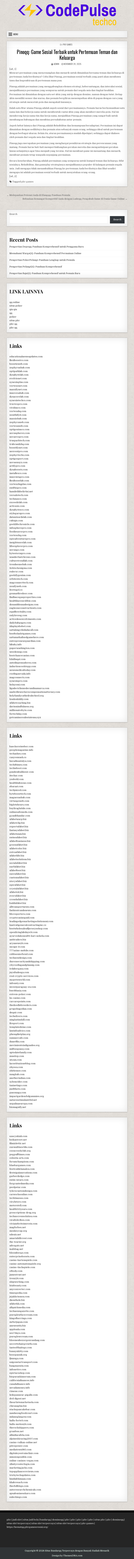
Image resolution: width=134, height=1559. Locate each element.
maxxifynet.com (18, 389)
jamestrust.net (17, 1274)
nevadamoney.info (19, 1387)
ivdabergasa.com (18, 968)
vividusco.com (17, 407)
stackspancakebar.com (22, 1409)
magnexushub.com (19, 797)
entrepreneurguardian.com (24, 641)
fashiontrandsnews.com (22, 910)
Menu (15, 34)
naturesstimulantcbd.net (23, 1100)
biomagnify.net (17, 1107)
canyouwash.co (17, 757)
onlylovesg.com (18, 615)
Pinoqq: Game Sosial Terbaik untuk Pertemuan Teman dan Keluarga (67, 54)
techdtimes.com (18, 764)
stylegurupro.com (19, 513)
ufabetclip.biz (17, 823)
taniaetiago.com (18, 1085)
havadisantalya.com (20, 761)
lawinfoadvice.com (19, 1030)
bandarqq (45, 1519)
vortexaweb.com (18, 426)
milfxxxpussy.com (19, 1049)
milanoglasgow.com (20, 1416)
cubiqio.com (16, 520)
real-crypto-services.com (23, 976)
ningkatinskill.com (19, 1019)
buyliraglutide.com (20, 808)
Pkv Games (67, 44)
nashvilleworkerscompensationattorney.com (34, 692)
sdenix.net (15, 1234)
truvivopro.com (18, 404)
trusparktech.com (19, 440)
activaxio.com (17, 506)
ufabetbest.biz (17, 870)
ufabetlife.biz (16, 855)
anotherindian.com (19, 1078)
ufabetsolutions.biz (20, 859)
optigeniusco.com (19, 429)
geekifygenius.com (20, 575)
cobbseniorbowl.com (21, 954)
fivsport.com (16, 1023)
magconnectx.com (19, 677)
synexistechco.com (20, 400)
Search (13, 214)
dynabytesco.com (19, 509)
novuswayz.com (18, 462)
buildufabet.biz (17, 903)
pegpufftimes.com (19, 1154)
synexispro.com (18, 681)
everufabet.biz (17, 895)
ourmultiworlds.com (20, 1147)
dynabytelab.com (18, 374)
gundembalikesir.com (21, 772)
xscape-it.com (17, 946)
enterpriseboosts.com (22, 1256)
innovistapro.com (19, 477)
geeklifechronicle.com (22, 524)
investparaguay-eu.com (22, 987)
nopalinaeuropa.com (20, 1103)
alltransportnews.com (21, 907)
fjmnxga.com (16, 1358)
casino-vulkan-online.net (23, 1442)
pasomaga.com (17, 1092)
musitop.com (16, 1056)
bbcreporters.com (19, 914)
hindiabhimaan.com (20, 1479)
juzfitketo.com (17, 1089)
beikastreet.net (18, 1139)
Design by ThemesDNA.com (67, 1555)
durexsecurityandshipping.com (27, 961)
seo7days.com (17, 1333)
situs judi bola (30, 1519)
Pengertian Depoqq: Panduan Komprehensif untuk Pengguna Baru (46, 246)
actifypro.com (17, 466)
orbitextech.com (18, 579)
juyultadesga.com (19, 972)
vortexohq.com (17, 535)
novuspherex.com (19, 433)
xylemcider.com (18, 1081)
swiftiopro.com (18, 487)
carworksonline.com (20, 1194)
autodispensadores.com (22, 662)
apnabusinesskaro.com (22, 1493)
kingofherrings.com (20, 1318)
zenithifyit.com (17, 415)
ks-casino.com (17, 998)
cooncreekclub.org (20, 1150)
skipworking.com (19, 1282)
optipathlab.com (18, 371)
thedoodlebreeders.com (23, 1005)
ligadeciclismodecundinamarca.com (29, 688)
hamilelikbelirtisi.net (21, 491)
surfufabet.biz (17, 866)
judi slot (17, 1519)
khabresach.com (18, 1482)
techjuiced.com (17, 790)
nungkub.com (16, 1074)
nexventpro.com (18, 451)
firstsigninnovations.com (23, 1172)
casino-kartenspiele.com (23, 1260)
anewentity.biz (17, 1325)
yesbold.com (16, 779)
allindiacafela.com (19, 1435)
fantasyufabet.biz (19, 830)
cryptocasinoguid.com (21, 917)
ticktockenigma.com (20, 568)
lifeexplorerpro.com (21, 546)
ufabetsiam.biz (17, 834)
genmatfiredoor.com (20, 593)
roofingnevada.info (20, 673)
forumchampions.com (21, 1161)
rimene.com (16, 1391)
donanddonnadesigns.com (23, 604)
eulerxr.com (16, 571)
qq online (14, 302)
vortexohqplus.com (20, 484)
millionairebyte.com (20, 710)
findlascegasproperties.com (25, 597)
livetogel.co (16, 589)
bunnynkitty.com (18, 1351)
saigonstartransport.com (23, 1362)
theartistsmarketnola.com (24, 1402)
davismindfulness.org (21, 706)
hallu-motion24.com (20, 1424)
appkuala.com (17, 1329)
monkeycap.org (18, 1231)
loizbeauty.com (17, 1285)
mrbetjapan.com (18, 1322)
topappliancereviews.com (24, 1471)
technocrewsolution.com (23, 1216)
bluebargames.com (20, 1165)
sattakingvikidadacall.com (23, 630)
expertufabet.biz (18, 826)
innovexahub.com (19, 393)
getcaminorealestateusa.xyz (25, 717)
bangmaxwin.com (19, 1365)
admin (56, 63)
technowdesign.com (20, 957)
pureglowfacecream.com (23, 1314)
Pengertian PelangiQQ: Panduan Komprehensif (35, 266)
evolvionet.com (18, 378)
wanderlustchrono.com (22, 557)
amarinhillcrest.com (20, 1238)
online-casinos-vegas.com (23, 1460)
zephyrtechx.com (19, 455)
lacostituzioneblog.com (22, 1063)
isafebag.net (16, 1249)
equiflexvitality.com (20, 611)
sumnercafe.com (18, 1038)
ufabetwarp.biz (18, 819)
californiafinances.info (21, 1380)
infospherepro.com (20, 528)
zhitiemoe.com (17, 1070)
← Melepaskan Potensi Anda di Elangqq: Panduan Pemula (38, 195)
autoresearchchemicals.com (25, 1489)
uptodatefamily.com (20, 1052)
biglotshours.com (19, 804)
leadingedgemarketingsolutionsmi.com (31, 921)
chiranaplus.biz (18, 1406)
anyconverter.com (19, 1289)
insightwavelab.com (20, 542)
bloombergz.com (18, 1252)
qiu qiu (13, 309)
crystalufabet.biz (18, 888)
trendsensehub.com (20, 564)
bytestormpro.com (20, 553)
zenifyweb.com (18, 586)
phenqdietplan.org (19, 1034)
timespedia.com (18, 1293)
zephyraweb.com (19, 422)
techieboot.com (18, 768)
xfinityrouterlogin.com (22, 1464)
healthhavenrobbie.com (22, 601)
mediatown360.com (20, 1449)
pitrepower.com (18, 1446)
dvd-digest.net (17, 1398)
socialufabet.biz (18, 863)
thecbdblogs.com (18, 1486)
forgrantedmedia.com (21, 1183)
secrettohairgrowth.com (23, 1344)
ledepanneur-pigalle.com (23, 1395)
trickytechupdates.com (22, 1475)
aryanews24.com (18, 943)
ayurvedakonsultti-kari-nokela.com (29, 936)
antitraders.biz (17, 939)
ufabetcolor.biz (18, 848)
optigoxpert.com (18, 458)
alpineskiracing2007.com (23, 1438)
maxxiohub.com (18, 418)
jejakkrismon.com (19, 1296)
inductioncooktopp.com (22, 666)
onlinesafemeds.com (20, 812)
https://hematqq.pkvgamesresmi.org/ (27, 1527)
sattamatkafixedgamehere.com (26, 637)
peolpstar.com (17, 1187)
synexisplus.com (18, 382)
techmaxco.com (18, 499)
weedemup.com (18, 652)
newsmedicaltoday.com (22, 670)
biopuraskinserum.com (22, 1376)
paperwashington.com (22, 648)
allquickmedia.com (19, 1307)
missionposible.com (20, 1457)
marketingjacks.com (20, 1467)
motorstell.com (18, 1205)
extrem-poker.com (20, 994)
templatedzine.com (20, 1027)
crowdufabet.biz (18, 899)
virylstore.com (17, 1201)
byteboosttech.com (20, 793)
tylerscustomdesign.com (23, 1191)
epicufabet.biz (17, 885)
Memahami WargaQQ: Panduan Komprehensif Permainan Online (45, 253)
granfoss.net (16, 1431)
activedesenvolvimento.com (25, 619)
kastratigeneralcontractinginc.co (27, 925)
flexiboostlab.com (19, 480)
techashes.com (17, 753)
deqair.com (15, 1012)
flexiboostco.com (18, 360)
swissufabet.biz (18, 837)
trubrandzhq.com (19, 444)
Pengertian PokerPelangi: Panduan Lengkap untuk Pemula (42, 260)
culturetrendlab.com (20, 560)
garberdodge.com (19, 1176)
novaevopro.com (18, 436)
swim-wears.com (18, 1180)
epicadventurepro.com (22, 538)
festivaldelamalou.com (22, 1169)
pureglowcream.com (21, 1336)
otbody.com (15, 1271)
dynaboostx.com (18, 469)
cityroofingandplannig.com (24, 965)
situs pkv (14, 320)
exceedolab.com (18, 502)
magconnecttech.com (21, 582)
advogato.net (16, 1245)
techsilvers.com (18, 1016)
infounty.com (16, 983)
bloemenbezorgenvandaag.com (27, 1340)
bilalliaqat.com (17, 659)
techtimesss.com (18, 1198)
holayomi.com (17, 684)
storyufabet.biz (18, 881)
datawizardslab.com (20, 517)
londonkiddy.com (18, 699)
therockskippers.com (21, 1427)
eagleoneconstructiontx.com (25, 608)
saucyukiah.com (18, 1136)
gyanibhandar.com (19, 815)
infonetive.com (17, 1369)
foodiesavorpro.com (20, 531)
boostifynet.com (18, 447)
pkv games (27, 181)
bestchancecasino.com (22, 655)
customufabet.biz (19, 877)
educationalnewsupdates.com (26, 356)
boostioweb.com (18, 364)
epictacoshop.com (19, 1373)
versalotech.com (18, 495)
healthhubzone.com (20, 783)
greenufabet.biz (18, 844)
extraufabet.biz (18, 852)
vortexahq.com (17, 411)
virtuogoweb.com (19, 801)
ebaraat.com (16, 786)
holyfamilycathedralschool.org (26, 695)
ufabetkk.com (17, 1303)
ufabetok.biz (16, 892)
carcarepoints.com (20, 1001)
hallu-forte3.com (18, 1420)
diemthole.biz (17, 1300)
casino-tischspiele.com (22, 1267)
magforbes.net (17, 1227)
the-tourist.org (17, 1242)
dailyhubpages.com (20, 622)
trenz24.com (16, 1278)
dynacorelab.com (19, 396)
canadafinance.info (19, 1384)
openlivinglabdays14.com (23, 932)
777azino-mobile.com (21, 950)
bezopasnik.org (18, 1354)
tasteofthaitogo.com (20, 1347)
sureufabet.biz (17, 874)
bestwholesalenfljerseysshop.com (28, 928)
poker (12, 316)
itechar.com (16, 775)
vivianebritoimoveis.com (23, 1223)
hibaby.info (15, 644)
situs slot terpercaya (18, 1523)
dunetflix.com (16, 1041)
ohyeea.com (16, 1067)
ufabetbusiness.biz (20, 841)
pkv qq (13, 324)
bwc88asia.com (17, 990)
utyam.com (15, 1059)
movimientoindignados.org (24, 1045)
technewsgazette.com (21, 1311)
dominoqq (57, 1519)
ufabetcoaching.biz (20, 703)
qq (10, 313)
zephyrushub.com (19, 367)
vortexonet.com (18, 385)
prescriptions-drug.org (22, 1212)
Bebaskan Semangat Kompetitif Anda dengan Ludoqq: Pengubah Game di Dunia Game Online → (75, 199)
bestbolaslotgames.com (22, 633)
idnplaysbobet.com (20, 626)
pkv (9, 1519)
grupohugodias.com (20, 1008)
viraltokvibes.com (19, 1220)
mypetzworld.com (19, 979)
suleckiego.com (18, 1497)
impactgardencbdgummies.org (26, 1096)
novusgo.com (16, 550)
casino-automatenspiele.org (25, 1263)
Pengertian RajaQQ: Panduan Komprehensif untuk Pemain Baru (44, 273)
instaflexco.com (18, 473)
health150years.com (20, 1209)
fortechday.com (18, 714)
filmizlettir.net (17, 1143)
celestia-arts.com (19, 1158)
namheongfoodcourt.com (23, 1413)
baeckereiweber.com (21, 746)
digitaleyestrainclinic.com (23, 1453)
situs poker (15, 305)
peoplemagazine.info (21, 750)
